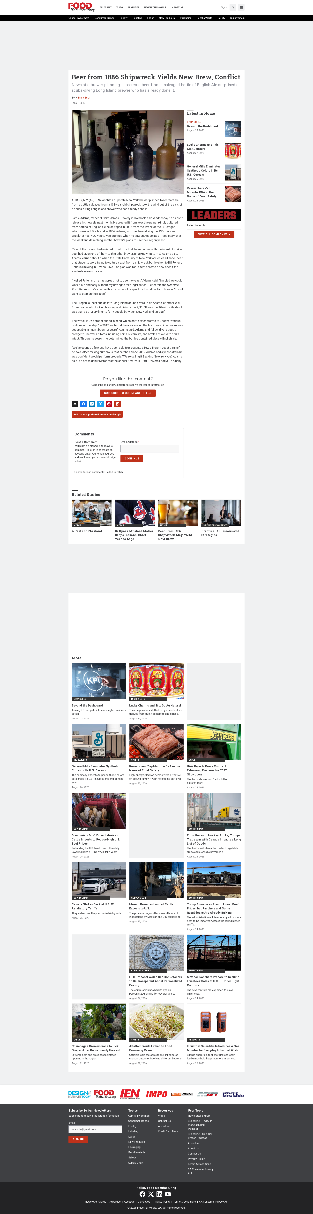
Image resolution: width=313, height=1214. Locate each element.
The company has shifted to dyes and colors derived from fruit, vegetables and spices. (155, 712)
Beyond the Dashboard (202, 126)
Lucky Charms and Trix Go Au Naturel (202, 146)
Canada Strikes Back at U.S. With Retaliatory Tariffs (94, 906)
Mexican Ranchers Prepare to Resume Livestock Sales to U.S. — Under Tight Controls (213, 981)
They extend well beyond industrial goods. (96, 913)
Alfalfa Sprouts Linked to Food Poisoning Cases (150, 1048)
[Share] (83, 404)
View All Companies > (214, 234)
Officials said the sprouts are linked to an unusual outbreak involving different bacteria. (155, 1056)
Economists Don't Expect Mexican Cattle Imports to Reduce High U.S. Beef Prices (96, 839)
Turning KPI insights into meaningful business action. (99, 712)
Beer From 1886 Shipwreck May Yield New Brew (175, 535)
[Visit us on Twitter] (151, 1194)
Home (77, 525)
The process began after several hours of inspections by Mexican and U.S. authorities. (155, 915)
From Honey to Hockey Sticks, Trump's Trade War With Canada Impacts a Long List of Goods (214, 839)
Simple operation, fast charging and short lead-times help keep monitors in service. (211, 1056)
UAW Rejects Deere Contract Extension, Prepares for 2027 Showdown (207, 770)
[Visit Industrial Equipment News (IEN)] (130, 1094)
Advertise (115, 1201)
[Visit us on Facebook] (142, 1194)
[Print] (75, 404)
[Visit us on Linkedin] (159, 1194)
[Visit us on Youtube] (168, 1194)
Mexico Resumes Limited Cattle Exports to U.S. (151, 906)
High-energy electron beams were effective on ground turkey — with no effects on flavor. (155, 776)
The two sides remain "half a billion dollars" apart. (207, 781)
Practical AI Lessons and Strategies (220, 533)
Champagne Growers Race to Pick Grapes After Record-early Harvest (96, 1048)
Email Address (130, 442)
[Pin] (109, 404)
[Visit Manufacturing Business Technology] (233, 1094)
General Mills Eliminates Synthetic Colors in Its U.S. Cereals (204, 170)
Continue (132, 458)
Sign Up (78, 1139)
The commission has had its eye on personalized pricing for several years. (152, 992)
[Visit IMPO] (156, 1094)
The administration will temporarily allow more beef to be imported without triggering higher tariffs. (214, 921)
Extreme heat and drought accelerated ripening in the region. (94, 1056)
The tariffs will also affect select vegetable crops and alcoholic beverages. (212, 850)
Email (71, 1123)
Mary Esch (84, 97)
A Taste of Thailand (87, 531)
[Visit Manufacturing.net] (208, 1094)
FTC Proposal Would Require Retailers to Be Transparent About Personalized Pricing (155, 981)
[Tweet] (100, 404)
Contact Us (144, 1201)
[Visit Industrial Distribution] (182, 1094)
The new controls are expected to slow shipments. (210, 992)
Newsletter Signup (95, 1201)
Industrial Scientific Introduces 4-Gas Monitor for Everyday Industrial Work (213, 1048)
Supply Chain (81, 829)
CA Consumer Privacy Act (213, 1201)
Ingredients (138, 699)
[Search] (233, 7)
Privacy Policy (162, 1201)
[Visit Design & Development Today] (79, 1094)
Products (194, 1039)
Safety (135, 759)
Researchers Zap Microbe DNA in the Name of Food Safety (202, 192)
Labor (192, 759)
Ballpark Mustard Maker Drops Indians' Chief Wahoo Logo (134, 535)
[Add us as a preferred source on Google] (117, 404)
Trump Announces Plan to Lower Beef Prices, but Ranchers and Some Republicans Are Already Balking (213, 908)
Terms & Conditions (184, 1201)
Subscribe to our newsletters (127, 393)
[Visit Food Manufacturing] (105, 1094)
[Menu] (241, 7)
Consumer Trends (141, 970)
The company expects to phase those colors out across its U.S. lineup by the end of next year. (98, 778)
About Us (129, 1201)
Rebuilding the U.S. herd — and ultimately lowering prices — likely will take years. (95, 850)
